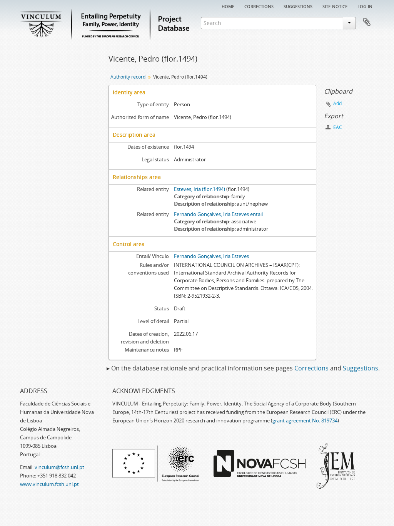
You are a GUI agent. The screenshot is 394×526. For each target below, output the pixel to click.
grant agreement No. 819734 (304, 420)
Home (228, 6)
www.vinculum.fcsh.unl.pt (49, 484)
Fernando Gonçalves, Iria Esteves (211, 256)
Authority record (127, 77)
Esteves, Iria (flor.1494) (199, 189)
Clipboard (366, 22)
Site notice (334, 6)
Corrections (259, 6)
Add (337, 103)
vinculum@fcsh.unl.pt (59, 467)
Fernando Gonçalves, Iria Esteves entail (218, 214)
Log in (364, 6)
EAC (337, 127)
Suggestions (298, 6)
